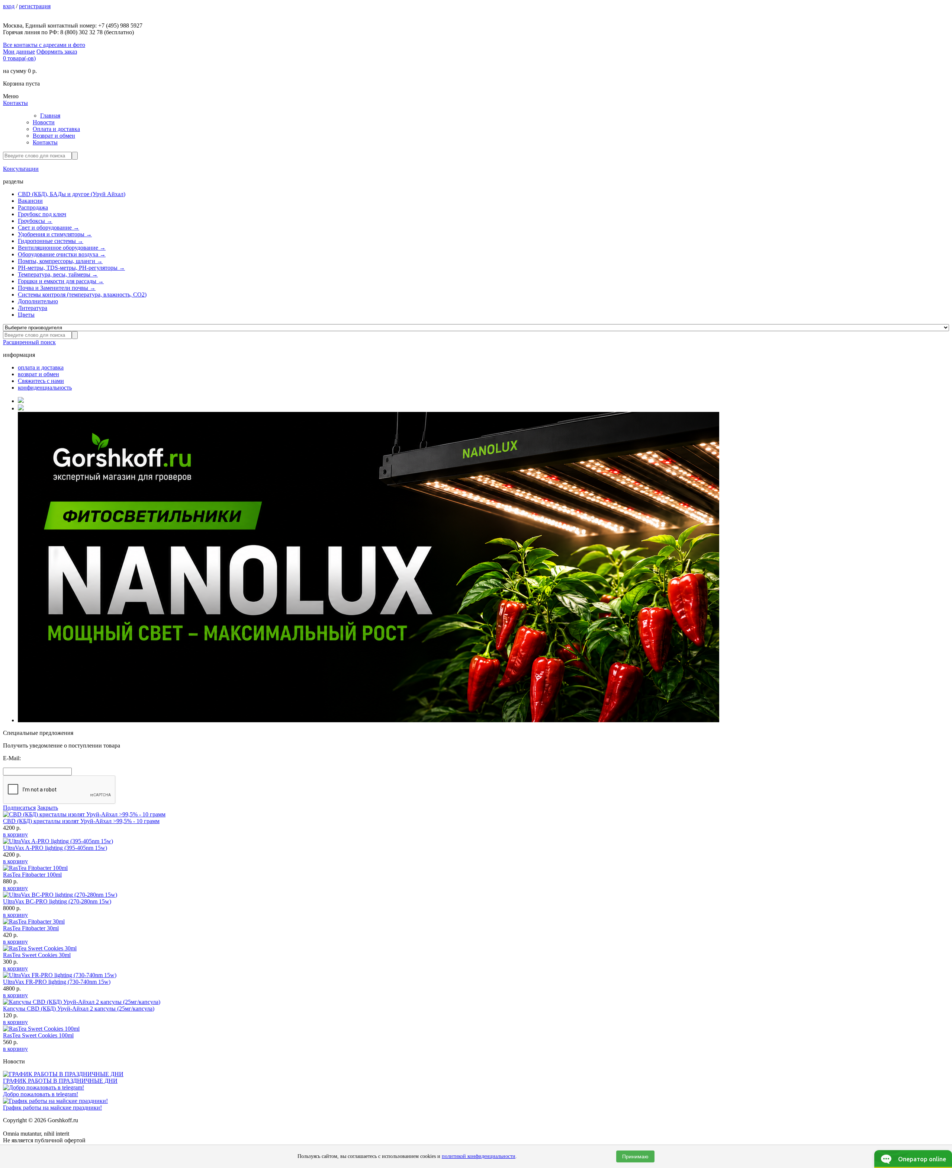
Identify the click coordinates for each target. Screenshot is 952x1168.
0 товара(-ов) (19, 58)
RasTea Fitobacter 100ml (32, 874)
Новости (44, 122)
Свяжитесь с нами (41, 381)
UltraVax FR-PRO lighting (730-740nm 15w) (56, 982)
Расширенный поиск (29, 342)
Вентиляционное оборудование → (62, 247)
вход (9, 6)
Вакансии (30, 201)
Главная (50, 115)
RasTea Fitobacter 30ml (31, 928)
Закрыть (47, 807)
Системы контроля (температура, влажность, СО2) (82, 294)
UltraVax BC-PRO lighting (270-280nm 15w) (57, 901)
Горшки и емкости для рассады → (61, 281)
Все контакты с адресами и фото (44, 45)
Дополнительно (38, 301)
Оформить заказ (56, 51)
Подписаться (19, 807)
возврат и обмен (38, 374)
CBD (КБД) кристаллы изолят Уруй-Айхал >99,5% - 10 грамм (81, 821)
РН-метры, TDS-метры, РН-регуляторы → (71, 268)
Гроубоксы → (35, 221)
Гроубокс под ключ (42, 214)
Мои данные (19, 51)
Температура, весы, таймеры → (58, 274)
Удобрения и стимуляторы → (55, 234)
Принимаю (635, 1156)
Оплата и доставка (56, 129)
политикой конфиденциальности (478, 1156)
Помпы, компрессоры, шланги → (60, 261)
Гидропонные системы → (50, 241)
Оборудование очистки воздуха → (62, 254)
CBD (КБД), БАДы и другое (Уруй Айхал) (71, 194)
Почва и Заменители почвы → (57, 288)
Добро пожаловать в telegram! (40, 1094)
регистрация (35, 6)
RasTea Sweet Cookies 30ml (37, 955)
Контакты (15, 103)
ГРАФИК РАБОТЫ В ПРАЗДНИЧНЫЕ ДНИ (60, 1081)
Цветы (26, 314)
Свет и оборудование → (48, 227)
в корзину (15, 834)
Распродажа (33, 207)
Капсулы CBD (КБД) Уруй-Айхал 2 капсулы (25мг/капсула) (78, 1008)
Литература (32, 308)
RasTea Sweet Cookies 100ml (38, 1035)
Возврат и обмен (54, 135)
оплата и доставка (41, 367)
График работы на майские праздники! (52, 1107)
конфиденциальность (45, 387)
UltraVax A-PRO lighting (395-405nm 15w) (55, 848)
